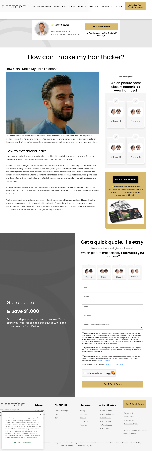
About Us (83, 425)
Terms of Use (99, 350)
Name (86, 287)
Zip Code (87, 316)
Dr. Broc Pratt (105, 428)
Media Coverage (61, 411)
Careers (83, 418)
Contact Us (84, 421)
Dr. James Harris (106, 411)
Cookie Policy (129, 417)
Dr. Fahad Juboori (106, 425)
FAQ (56, 414)
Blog (56, 418)
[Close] (40, 414)
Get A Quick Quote (113, 384)
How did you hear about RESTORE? (97, 325)
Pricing (82, 411)
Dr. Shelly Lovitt (105, 418)
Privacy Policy (111, 350)
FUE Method (39, 411)
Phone (86, 297)
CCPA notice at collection (113, 364)
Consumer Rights (131, 424)
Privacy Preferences (22, 442)
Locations (83, 414)
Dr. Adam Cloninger (107, 414)
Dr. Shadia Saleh (106, 421)
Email (86, 306)
